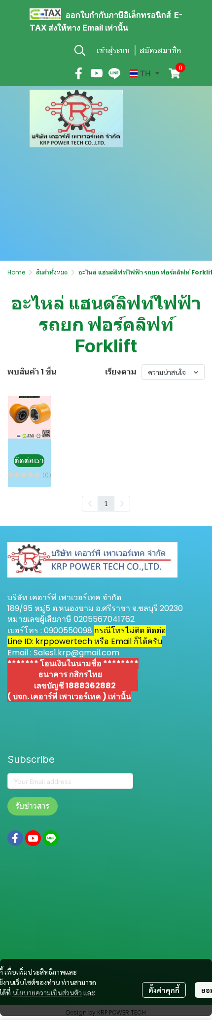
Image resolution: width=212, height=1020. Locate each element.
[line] (114, 73)
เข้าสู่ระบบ (113, 50)
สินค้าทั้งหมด (52, 272)
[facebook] (79, 73)
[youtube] (97, 73)
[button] (79, 50)
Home (16, 272)
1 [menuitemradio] (106, 503)
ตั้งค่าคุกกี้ (163, 990)
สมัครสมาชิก (160, 50)
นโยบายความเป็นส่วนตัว (47, 992)
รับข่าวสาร (32, 806)
